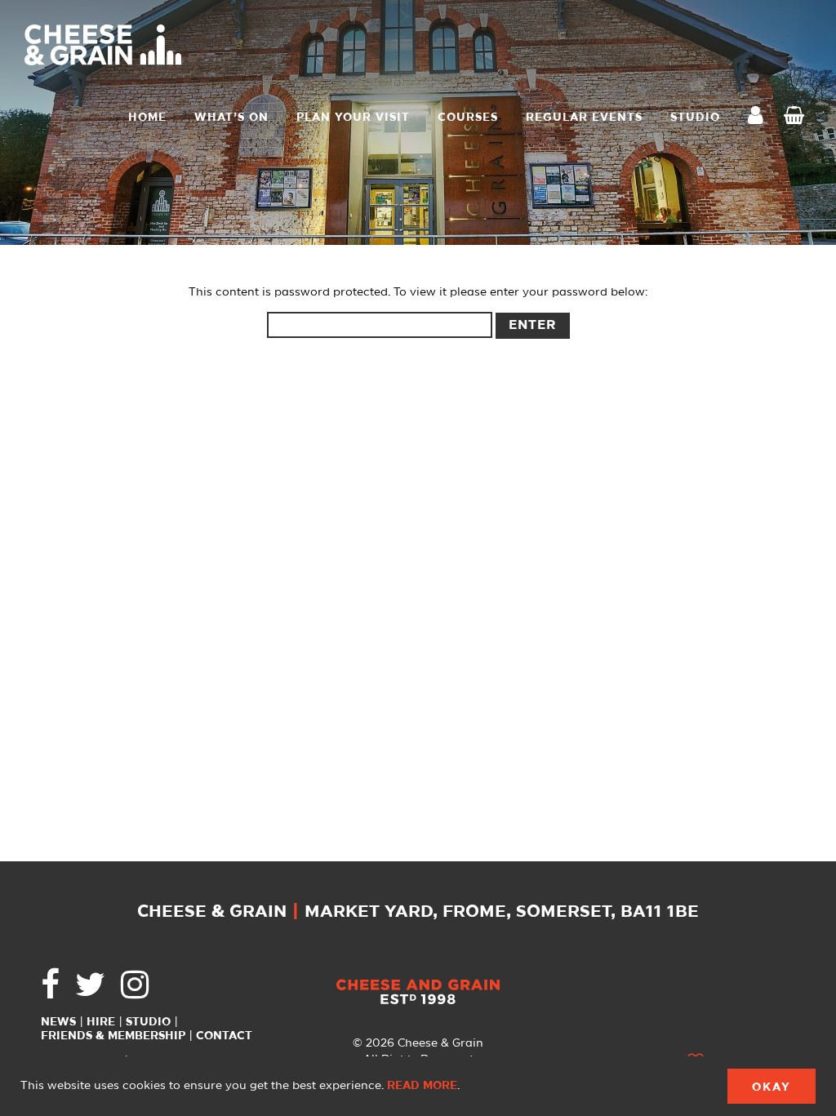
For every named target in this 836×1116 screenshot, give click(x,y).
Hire (101, 1022)
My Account (760, 117)
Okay (771, 1087)
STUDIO (695, 117)
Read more (422, 1086)
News (58, 1022)
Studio (148, 1022)
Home (147, 117)
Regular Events (584, 117)
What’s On (231, 117)
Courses (468, 117)
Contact (224, 1036)
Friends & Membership (113, 1036)
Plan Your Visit (353, 117)
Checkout (798, 117)
